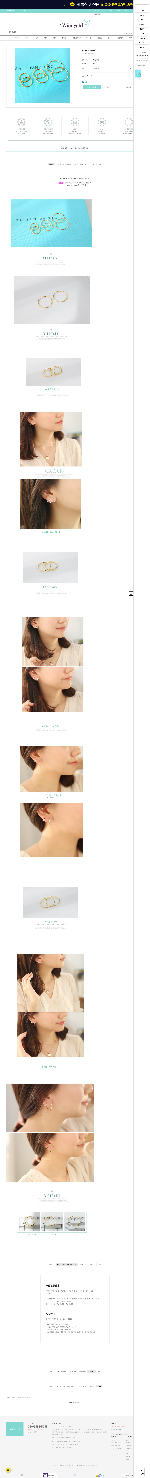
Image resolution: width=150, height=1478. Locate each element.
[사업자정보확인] (75, 1442)
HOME (113, 1440)
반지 (37, 38)
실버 (109, 38)
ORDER (110, 10)
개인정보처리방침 (115, 1445)
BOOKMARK (11, 10)
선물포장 (142, 47)
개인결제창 (142, 43)
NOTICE (142, 33)
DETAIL (51, 164)
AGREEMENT (114, 1442)
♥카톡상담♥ (141, 38)
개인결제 (128, 1456)
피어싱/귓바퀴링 (76, 38)
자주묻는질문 (129, 1448)
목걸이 (45, 38)
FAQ (142, 20)
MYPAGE (117, 10)
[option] (75, 4)
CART (103, 10)
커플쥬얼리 (89, 38)
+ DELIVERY (22, 10)
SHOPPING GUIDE (116, 1448)
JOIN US (97, 10)
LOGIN (90, 10)
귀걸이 (54, 38)
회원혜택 (142, 29)
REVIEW (142, 10)
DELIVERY (128, 1459)
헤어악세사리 (132, 38)
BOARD (127, 10)
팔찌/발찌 (64, 38)
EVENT (127, 1453)
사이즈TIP (141, 15)
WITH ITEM (83, 164)
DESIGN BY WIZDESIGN (90, 1466)
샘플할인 (100, 38)
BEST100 (27, 38)
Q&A (142, 6)
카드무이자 (142, 24)
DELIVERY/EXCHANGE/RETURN (67, 164)
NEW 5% (16, 38)
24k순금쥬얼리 (119, 38)
